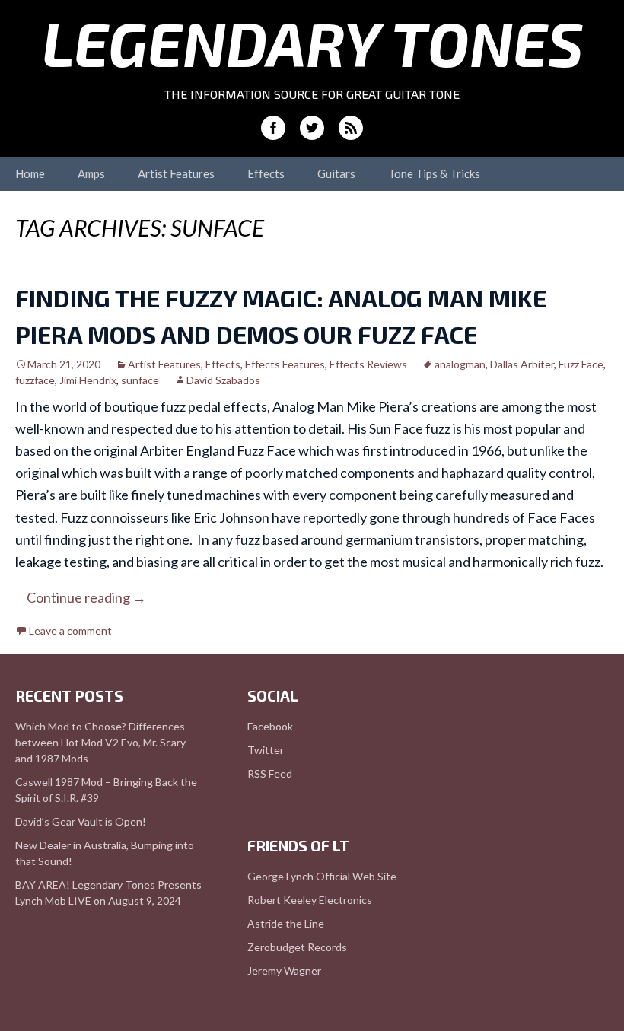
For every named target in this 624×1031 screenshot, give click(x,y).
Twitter (265, 749)
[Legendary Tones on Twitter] (312, 128)
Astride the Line (285, 923)
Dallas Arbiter (522, 364)
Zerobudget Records (297, 946)
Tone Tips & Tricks (434, 173)
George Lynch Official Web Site (321, 876)
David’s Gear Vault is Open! (80, 821)
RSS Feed (269, 773)
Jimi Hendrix (87, 380)
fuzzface (35, 380)
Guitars (336, 173)
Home (30, 173)
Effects (266, 173)
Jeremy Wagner (284, 970)
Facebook (270, 726)
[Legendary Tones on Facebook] (273, 128)
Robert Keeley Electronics (309, 899)
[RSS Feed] (351, 128)
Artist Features (176, 173)
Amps (91, 173)
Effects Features (285, 364)
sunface (140, 380)
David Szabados (223, 380)
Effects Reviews (368, 364)
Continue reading (86, 597)
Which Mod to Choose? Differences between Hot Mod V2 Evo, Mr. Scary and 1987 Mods (100, 742)
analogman (460, 364)
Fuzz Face (581, 364)
